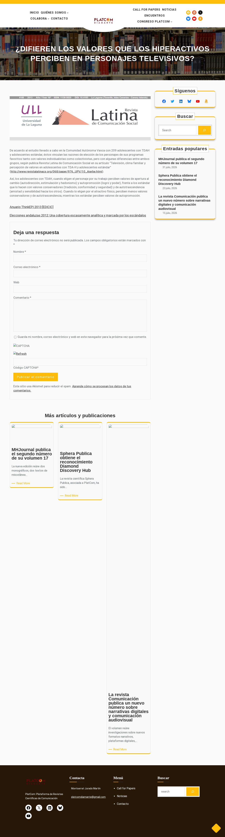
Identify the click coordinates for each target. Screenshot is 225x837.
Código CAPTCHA (25, 367)
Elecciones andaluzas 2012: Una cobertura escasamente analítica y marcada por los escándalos (78, 215)
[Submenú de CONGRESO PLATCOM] (171, 22)
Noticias (122, 796)
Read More (23, 483)
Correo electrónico (26, 267)
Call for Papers (126, 788)
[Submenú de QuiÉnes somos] (68, 13)
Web (16, 282)
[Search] (204, 130)
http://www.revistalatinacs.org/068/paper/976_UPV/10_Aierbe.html (56, 171)
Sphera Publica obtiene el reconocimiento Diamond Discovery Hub (177, 180)
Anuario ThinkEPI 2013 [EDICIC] (31, 207)
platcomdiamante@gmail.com (88, 796)
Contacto (123, 804)
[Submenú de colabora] (48, 19)
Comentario (22, 297)
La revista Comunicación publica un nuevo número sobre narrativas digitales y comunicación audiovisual (184, 203)
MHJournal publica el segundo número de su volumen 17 (181, 161)
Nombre (19, 251)
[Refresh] (20, 353)
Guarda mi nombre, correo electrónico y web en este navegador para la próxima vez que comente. (82, 337)
